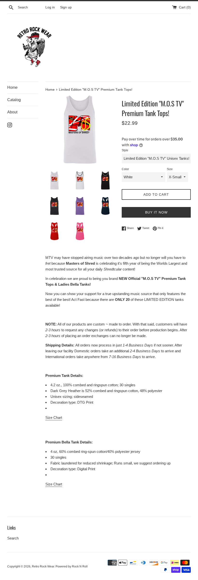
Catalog (14, 100)
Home (12, 87)
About (12, 112)
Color (125, 169)
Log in (50, 7)
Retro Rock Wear (43, 566)
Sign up (66, 7)
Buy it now (156, 212)
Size (170, 169)
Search (13, 538)
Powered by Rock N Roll (72, 566)
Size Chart (53, 417)
